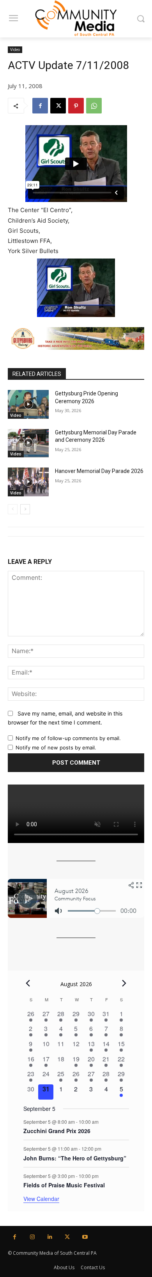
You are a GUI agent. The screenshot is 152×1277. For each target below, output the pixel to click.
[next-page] (25, 509)
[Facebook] (40, 105)
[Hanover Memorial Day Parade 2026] (28, 482)
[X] (58, 105)
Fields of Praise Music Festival (64, 1185)
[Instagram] (32, 1237)
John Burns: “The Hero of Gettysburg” (74, 1158)
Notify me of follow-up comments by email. (68, 738)
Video (15, 49)
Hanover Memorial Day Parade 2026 (99, 471)
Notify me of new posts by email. (56, 747)
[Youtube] (85, 1237)
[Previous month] (28, 983)
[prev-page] (13, 509)
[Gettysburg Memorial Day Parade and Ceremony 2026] (28, 443)
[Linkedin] (50, 1237)
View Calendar (41, 1199)
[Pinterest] (76, 105)
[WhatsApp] (94, 105)
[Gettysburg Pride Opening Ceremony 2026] (28, 404)
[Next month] (124, 983)
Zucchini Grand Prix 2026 (56, 1131)
